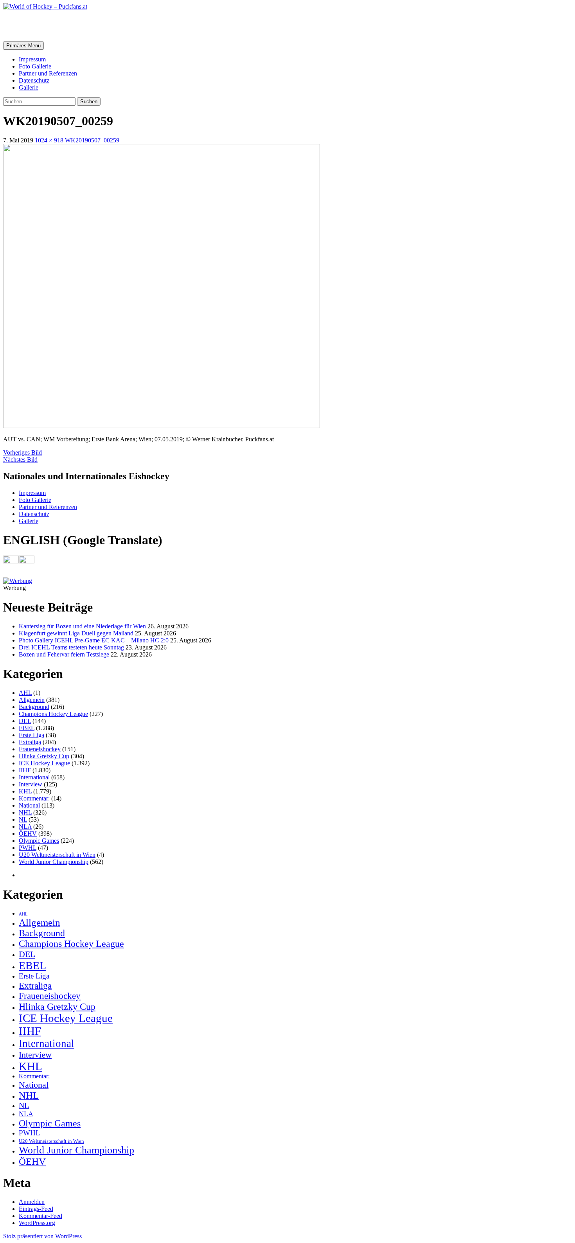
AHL (25, 692)
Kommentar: (34, 798)
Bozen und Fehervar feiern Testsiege (64, 654)
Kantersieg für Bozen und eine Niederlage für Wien (82, 626)
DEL (25, 721)
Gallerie (28, 87)
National (29, 805)
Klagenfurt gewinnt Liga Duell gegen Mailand (76, 633)
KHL (25, 791)
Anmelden (32, 1201)
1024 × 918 (49, 140)
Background (34, 706)
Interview (30, 784)
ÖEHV (28, 833)
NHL (25, 812)
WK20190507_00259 (92, 140)
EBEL (26, 728)
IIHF (25, 770)
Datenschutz (34, 80)
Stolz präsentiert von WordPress (42, 1236)
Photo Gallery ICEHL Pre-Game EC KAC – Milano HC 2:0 (94, 640)
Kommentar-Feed (40, 1215)
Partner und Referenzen (48, 73)
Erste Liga (31, 735)
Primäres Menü (23, 46)
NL (23, 819)
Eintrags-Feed (36, 1208)
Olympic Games (39, 840)
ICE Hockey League (44, 763)
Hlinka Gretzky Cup (44, 756)
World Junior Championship (53, 861)
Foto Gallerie (35, 66)
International (34, 777)
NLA (25, 826)
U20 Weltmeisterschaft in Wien (57, 854)
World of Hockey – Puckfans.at (86, 25)
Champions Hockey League (53, 714)
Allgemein (32, 699)
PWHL (27, 847)
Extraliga (30, 742)
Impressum (32, 59)
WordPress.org (37, 1223)
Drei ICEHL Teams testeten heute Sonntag (71, 647)
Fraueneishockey (40, 749)
